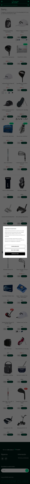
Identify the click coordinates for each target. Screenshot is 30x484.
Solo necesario (15, 250)
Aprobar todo (15, 253)
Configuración (15, 246)
